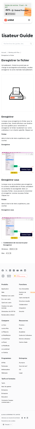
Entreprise (4, 390)
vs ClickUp (4, 352)
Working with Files (14, 52)
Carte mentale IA (24, 297)
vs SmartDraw (5, 338)
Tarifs (3, 383)
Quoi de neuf (23, 366)
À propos (22, 362)
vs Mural (4, 342)
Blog (20, 328)
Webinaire (4, 373)
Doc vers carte (5, 299)
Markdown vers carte (7, 295)
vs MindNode (5, 345)
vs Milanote (4, 332)
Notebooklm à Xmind (7, 314)
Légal (20, 373)
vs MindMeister (6, 335)
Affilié (3, 362)
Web (2, 292)
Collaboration (23, 304)
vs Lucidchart (5, 349)
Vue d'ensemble (24, 288)
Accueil (3, 52)
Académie (22, 332)
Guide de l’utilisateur (25, 335)
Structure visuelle (24, 301)
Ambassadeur (5, 369)
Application (5, 288)
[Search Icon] (17, 44)
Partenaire (4, 366)
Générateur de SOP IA (8, 311)
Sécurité (21, 311)
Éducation (4, 396)
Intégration (22, 308)
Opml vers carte (6, 302)
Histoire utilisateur (24, 338)
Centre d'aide (23, 342)
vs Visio (3, 325)
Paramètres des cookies (8, 420)
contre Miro (5, 328)
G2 (20, 369)
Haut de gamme (6, 386)
